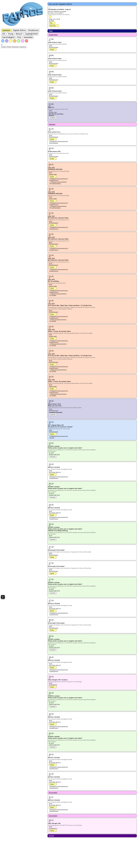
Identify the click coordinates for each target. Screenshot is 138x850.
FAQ (19, 37)
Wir (3, 34)
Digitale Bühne (19, 30)
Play (51, 23)
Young (10, 34)
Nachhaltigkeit (8, 37)
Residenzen (33, 30)
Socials (9, 47)
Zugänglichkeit (31, 34)
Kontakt (4, 47)
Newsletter (28, 37)
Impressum (23, 47)
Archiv (51, 836)
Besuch (19, 34)
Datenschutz (15, 47)
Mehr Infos (53, 26)
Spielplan (6, 30)
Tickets (52, 49)
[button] (92, 4)
